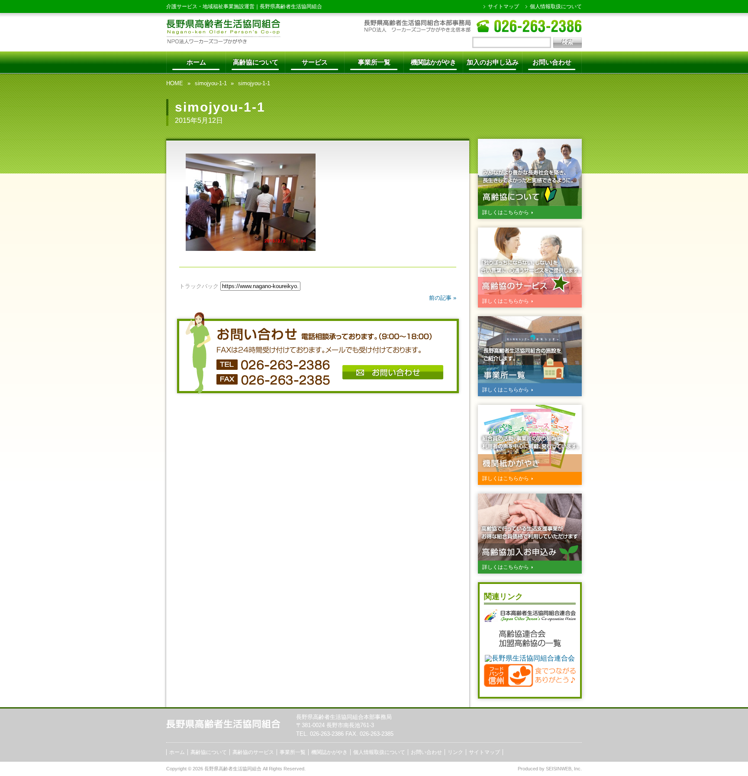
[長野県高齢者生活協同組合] (223, 41)
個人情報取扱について (556, 6)
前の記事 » (442, 298)
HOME (174, 83)
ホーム (196, 62)
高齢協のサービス (253, 752)
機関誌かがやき (433, 62)
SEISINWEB (558, 768)
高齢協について (255, 62)
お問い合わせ (551, 62)
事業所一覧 (374, 62)
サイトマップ (503, 6)
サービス (315, 62)
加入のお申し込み (493, 62)
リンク (455, 752)
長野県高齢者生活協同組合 (291, 6)
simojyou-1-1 (211, 83)
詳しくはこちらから (505, 212)
